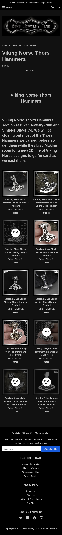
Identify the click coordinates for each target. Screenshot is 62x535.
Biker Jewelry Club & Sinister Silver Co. (39, 529)
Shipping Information (31, 464)
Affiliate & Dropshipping (31, 499)
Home (4, 46)
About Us (31, 495)
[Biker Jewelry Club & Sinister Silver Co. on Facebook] (27, 518)
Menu (9, 7)
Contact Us (31, 491)
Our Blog (31, 503)
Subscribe (50, 449)
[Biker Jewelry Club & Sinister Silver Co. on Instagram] (41, 518)
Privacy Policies (31, 476)
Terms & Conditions (31, 472)
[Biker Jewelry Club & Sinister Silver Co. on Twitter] (20, 518)
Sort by (5, 66)
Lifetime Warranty (31, 468)
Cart (57, 7)
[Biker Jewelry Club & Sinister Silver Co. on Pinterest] (34, 518)
